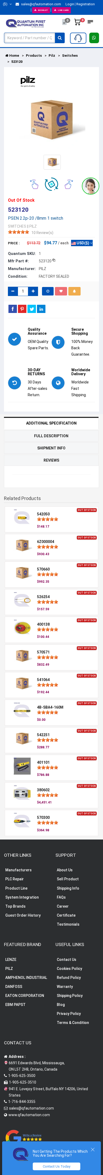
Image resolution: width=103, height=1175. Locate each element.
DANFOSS (13, 986)
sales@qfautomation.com (40, 4)
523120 (16, 62)
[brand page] (28, 81)
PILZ (9, 968)
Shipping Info (68, 888)
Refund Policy (69, 977)
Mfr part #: (18, 261)
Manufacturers (18, 870)
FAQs (61, 897)
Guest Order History (23, 915)
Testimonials (68, 924)
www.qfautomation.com (29, 1115)
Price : (14, 243)
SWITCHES (17, 226)
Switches (70, 56)
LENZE (10, 959)
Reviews (51, 460)
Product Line (16, 888)
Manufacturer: (22, 268)
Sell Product (68, 879)
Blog (61, 1004)
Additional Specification (51, 423)
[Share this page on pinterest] (22, 308)
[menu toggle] (90, 23)
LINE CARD (63, 10)
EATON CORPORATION (24, 995)
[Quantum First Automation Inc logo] (26, 23)
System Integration (22, 897)
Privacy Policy (69, 1013)
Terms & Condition (73, 1023)
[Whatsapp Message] (94, 38)
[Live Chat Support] (90, 186)
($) (5, 4)
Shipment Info (51, 448)
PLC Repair (14, 879)
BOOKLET (43, 10)
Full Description (51, 436)
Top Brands (15, 906)
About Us (65, 870)
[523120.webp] (52, 162)
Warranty (65, 986)
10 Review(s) (42, 233)
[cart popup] (78, 23)
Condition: (17, 276)
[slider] (18, 232)
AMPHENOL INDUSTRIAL (26, 977)
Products (34, 56)
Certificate (66, 915)
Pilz (52, 56)
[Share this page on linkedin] (41, 308)
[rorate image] (34, 184)
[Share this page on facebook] (12, 308)
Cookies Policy (69, 968)
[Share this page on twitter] (31, 308)
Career (63, 906)
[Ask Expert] (78, 38)
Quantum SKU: (22, 253)
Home (13, 56)
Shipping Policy (70, 995)
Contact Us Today (56, 1166)
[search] (60, 38)
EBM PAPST (15, 1004)
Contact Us (66, 959)
